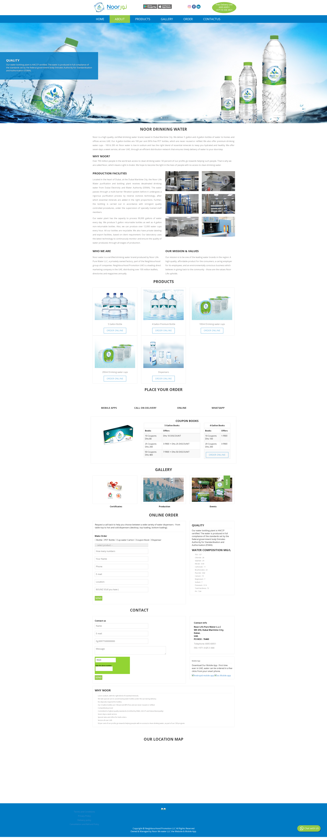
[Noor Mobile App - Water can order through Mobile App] (203, 676)
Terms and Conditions (84, 812)
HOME (100, 19)
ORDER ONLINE (115, 331)
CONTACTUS (211, 19)
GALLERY (167, 19)
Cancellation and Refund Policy (84, 825)
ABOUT (120, 19)
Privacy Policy (84, 817)
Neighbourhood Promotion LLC (160, 829)
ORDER (188, 19)
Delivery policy (84, 821)
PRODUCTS (142, 19)
